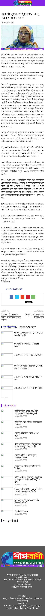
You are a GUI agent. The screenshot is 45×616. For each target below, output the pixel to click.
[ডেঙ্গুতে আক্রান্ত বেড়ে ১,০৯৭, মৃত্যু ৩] (7, 437)
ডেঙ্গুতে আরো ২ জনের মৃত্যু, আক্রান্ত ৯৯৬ (26, 456)
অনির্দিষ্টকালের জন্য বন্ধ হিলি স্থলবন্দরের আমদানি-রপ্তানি (26, 412)
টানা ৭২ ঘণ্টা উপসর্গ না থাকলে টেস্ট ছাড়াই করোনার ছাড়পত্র (11, 317)
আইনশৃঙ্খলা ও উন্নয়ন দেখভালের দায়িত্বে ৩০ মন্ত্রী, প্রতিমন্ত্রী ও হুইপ (28, 479)
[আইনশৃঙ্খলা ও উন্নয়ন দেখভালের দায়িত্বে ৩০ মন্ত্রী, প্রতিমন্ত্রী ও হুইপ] (7, 481)
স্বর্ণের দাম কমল (21, 511)
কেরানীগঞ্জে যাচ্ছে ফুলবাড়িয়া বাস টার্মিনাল (28, 387)
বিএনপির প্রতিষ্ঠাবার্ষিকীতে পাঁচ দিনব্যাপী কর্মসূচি (27, 501)
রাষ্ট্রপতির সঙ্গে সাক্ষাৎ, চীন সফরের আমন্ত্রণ (28, 423)
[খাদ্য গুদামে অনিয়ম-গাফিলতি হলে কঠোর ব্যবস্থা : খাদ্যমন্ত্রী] (7, 448)
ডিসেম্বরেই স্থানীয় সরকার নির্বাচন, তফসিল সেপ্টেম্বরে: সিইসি (29, 490)
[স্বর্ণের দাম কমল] (7, 516)
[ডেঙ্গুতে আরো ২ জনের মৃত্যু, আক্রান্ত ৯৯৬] (7, 459)
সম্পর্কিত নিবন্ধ (10, 327)
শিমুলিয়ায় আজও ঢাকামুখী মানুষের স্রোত (35, 315)
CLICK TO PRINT (14, 289)
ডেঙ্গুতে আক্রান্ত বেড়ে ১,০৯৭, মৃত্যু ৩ (28, 354)
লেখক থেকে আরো (28, 327)
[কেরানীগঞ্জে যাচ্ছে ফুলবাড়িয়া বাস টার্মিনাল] (7, 470)
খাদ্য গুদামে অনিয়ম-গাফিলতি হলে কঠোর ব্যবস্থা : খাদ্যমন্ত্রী (28, 445)
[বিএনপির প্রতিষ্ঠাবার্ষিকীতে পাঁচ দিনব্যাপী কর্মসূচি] (7, 505)
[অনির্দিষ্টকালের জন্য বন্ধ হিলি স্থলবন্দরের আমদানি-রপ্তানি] (7, 415)
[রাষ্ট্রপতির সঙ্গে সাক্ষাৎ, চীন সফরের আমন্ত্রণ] (7, 426)
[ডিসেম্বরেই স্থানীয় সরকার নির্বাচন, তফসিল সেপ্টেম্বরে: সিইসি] (7, 494)
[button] (42, 3)
